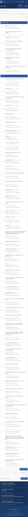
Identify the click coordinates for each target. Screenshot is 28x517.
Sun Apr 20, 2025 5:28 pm (17, 320)
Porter (10, 45)
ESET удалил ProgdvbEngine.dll (12, 413)
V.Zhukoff (11, 28)
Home (1, 10)
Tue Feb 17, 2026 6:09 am (16, 192)
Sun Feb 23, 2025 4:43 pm (15, 354)
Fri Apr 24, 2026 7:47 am (16, 93)
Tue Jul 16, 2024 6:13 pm (16, 456)
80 (16, 146)
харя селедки (8, 431)
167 (18, 82)
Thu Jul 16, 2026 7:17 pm (15, 139)
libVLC (6, 263)
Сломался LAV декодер (10, 248)
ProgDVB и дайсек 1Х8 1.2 (10, 122)
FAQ (6, 25)
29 (14, 90)
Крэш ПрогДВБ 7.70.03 (9, 195)
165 (13, 82)
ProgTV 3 (7, 429)
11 (13, 218)
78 (12, 146)
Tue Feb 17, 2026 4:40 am (16, 198)
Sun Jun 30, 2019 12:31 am (17, 118)
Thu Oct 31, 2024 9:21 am (16, 418)
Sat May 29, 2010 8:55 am (15, 62)
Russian (3, 6)
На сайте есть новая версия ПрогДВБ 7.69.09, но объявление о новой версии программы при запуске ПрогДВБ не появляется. (15, 232)
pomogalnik (8, 131)
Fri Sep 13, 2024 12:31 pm (15, 37)
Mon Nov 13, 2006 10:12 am (16, 71)
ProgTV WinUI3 (8, 88)
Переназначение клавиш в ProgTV (12, 152)
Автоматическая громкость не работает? (14, 388)
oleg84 (8, 147)
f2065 (7, 212)
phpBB (10, 514)
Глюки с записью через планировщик (13, 315)
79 (14, 146)
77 (10, 146)
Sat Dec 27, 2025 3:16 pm (15, 238)
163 (9, 82)
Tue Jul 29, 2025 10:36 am (15, 289)
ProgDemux (7, 136)
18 (23, 34)
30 (16, 90)
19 (25, 34)
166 (16, 82)
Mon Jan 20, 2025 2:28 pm (15, 377)
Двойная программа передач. (11, 363)
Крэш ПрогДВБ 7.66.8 (9, 292)
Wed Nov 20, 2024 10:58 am (16, 401)
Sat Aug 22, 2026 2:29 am (17, 133)
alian (7, 155)
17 (21, 34)
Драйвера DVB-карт (9, 113)
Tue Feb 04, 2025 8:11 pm (15, 368)
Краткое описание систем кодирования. (14, 41)
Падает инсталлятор (10, 210)
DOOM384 (8, 220)
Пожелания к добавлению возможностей (14, 78)
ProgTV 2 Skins (8, 105)
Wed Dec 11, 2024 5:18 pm (16, 392)
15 (17, 34)
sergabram (8, 125)
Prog (8, 26)
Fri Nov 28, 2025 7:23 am (15, 251)
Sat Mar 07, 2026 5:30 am (15, 186)
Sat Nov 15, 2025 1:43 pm (15, 260)
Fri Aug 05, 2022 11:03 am (15, 110)
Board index (6, 10)
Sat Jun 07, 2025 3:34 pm (15, 295)
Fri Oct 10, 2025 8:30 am (16, 266)
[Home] (1, 2)
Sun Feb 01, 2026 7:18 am (15, 213)
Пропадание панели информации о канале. (14, 380)
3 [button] (7, 13)
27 (10, 90)
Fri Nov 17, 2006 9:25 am (16, 54)
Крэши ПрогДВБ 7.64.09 (10, 357)
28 (12, 90)
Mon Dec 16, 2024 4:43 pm (16, 385)
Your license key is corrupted (11, 286)
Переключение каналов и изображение (14, 181)
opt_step (10, 118)
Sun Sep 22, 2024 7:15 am (15, 432)
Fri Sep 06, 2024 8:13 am (15, 443)
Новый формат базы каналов (11, 453)
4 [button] (9, 13)
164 (11, 82)
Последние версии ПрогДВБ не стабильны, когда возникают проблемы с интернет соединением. (14, 333)
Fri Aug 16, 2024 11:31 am (15, 450)
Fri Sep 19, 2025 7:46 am (16, 274)
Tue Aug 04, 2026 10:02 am (15, 85)
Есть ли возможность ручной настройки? (14, 307)
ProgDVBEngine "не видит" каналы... (13, 241)
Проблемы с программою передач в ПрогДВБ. (15, 172)
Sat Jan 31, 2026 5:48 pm (15, 221)
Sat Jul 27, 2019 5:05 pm (17, 28)
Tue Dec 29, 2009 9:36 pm (16, 45)
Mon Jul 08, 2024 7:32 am (16, 465)
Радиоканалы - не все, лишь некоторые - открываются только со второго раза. (14, 324)
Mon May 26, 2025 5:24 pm (15, 311)
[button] (17, 14)
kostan (10, 93)
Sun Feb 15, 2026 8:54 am (15, 207)
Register (22, 1)
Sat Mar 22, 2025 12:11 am (16, 328)
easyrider (11, 127)
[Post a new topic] (26, 6)
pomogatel (11, 133)
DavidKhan (9, 287)
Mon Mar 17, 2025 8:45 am (15, 339)
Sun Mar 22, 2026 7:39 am (16, 163)
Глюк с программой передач (11, 342)
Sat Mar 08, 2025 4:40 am (17, 345)
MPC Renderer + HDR (9, 166)
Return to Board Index (5, 478)
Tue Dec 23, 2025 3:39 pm (16, 245)
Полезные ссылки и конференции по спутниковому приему (13, 49)
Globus (7, 43)
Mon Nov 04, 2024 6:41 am (16, 410)
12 (15, 218)
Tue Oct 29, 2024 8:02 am (16, 426)
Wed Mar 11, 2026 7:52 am (15, 178)
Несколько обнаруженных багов (12, 142)
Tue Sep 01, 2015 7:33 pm (17, 127)
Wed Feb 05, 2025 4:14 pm (16, 360)
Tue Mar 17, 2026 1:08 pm (15, 169)
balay (10, 169)
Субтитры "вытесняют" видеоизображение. (15, 421)
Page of (23, 13)
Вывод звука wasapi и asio (10, 130)
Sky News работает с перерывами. (12, 270)
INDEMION (8, 302)
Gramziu (17, 515)
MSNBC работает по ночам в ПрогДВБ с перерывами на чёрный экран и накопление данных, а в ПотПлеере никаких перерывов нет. (15, 437)
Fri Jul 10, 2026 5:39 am (15, 149)
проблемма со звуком (10, 216)
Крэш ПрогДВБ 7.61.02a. (10, 447)
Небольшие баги (9, 189)
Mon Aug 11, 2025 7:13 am (15, 283)
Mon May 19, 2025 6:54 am (15, 102)
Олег (7, 205)
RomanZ (7, 310)
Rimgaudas (9, 226)
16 (19, 34)
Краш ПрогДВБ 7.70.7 (9, 160)
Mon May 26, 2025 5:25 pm (15, 304)
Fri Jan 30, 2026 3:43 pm (17, 228)
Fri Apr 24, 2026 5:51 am (15, 156)
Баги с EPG (7, 225)
